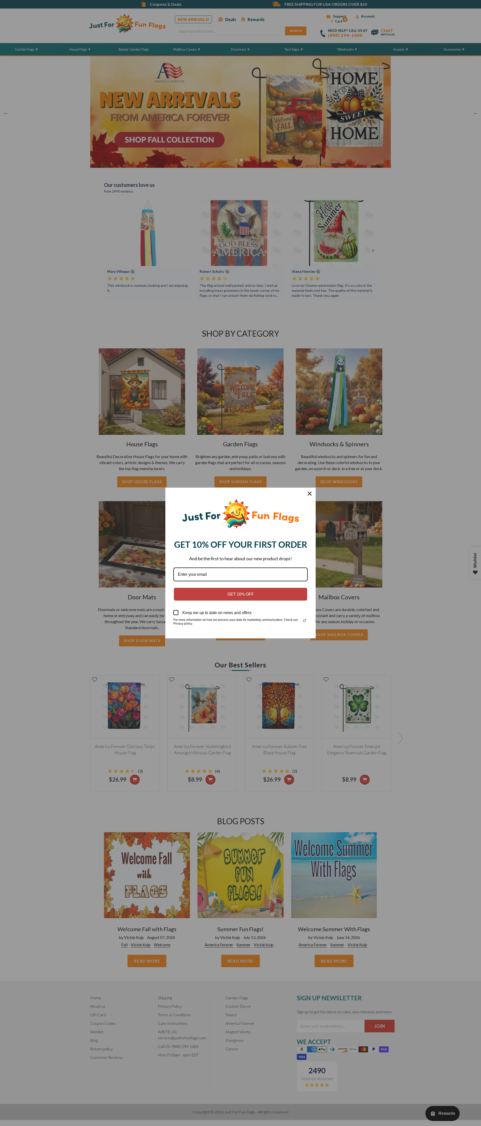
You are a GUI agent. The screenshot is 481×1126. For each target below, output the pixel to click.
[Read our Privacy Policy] (305, 620)
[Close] (310, 494)
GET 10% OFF (240, 594)
